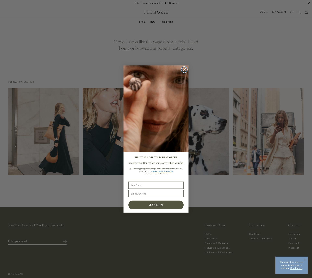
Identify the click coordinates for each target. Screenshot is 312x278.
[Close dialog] (184, 69)
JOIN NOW (156, 205)
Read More (296, 268)
